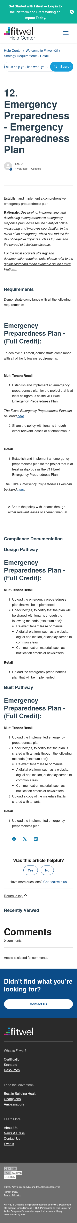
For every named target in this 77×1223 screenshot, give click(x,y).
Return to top (13, 895)
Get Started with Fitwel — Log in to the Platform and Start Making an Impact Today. (35, 12)
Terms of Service (12, 1195)
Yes (30, 870)
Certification (12, 1059)
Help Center (13, 50)
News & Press (14, 1133)
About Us (10, 1127)
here (20, 416)
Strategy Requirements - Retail (26, 55)
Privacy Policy (11, 1191)
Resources (12, 1070)
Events (9, 1143)
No (47, 870)
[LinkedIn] (36, 839)
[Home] (18, 1039)
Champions (12, 1098)
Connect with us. (55, 881)
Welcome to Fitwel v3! (42, 50)
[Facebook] (14, 839)
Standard (10, 1064)
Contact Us (38, 1004)
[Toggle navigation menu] (66, 33)
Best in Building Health (20, 1093)
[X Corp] (25, 839)
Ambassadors (14, 1104)
